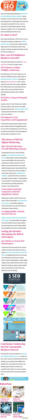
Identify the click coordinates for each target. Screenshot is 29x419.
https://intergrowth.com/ (11, 82)
